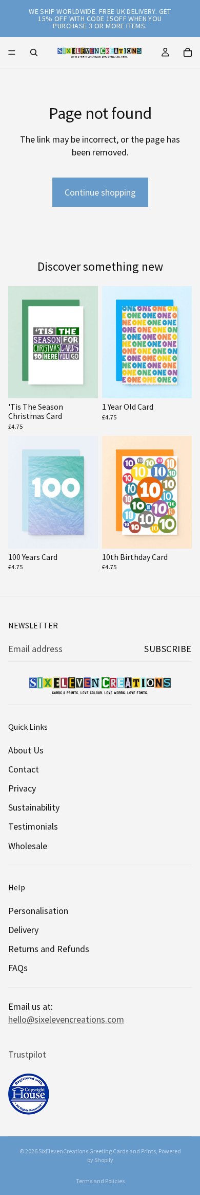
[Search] (34, 52)
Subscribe (168, 649)
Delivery (23, 930)
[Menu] (12, 52)
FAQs (18, 968)
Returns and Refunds (48, 949)
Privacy (22, 788)
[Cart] (187, 52)
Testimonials (33, 826)
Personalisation (38, 911)
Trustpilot (27, 1054)
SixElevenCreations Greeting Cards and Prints (97, 1151)
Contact (23, 769)
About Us (26, 750)
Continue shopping (100, 192)
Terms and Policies (100, 1181)
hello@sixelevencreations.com (66, 1019)
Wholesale (27, 846)
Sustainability (33, 807)
